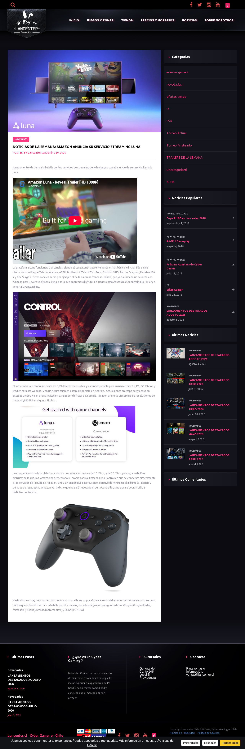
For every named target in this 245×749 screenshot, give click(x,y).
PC (168, 109)
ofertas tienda (176, 96)
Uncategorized (177, 169)
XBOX (171, 182)
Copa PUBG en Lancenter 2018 (186, 218)
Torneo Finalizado (179, 145)
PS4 (169, 121)
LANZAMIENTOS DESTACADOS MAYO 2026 (209, 432)
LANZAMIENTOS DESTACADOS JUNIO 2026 (209, 407)
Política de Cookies (209, 732)
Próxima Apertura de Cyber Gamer (184, 266)
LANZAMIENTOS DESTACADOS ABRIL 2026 (209, 457)
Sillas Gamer (175, 289)
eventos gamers (178, 72)
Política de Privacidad (182, 732)
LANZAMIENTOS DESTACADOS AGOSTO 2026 (187, 312)
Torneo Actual (176, 133)
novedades (21, 139)
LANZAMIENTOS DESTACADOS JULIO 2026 (209, 382)
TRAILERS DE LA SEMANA (185, 157)
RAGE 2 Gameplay (178, 241)
